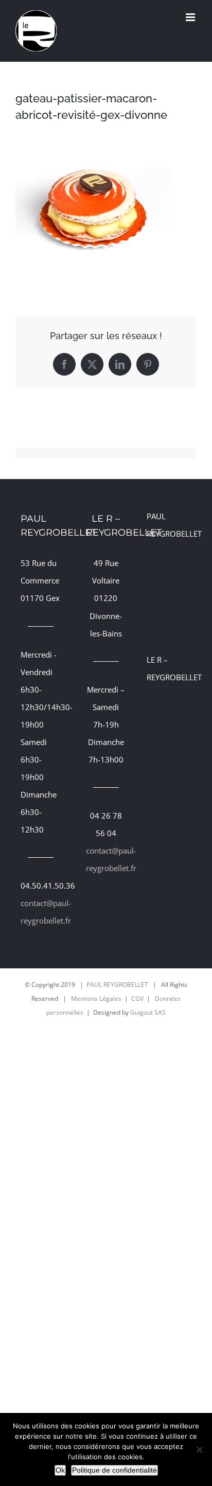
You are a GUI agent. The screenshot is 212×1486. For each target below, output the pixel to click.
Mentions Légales (96, 998)
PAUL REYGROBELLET (117, 984)
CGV (137, 998)
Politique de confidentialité (114, 1470)
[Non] (199, 1449)
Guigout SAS (148, 1012)
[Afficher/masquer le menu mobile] (191, 17)
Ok (60, 1470)
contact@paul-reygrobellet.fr (41, 912)
